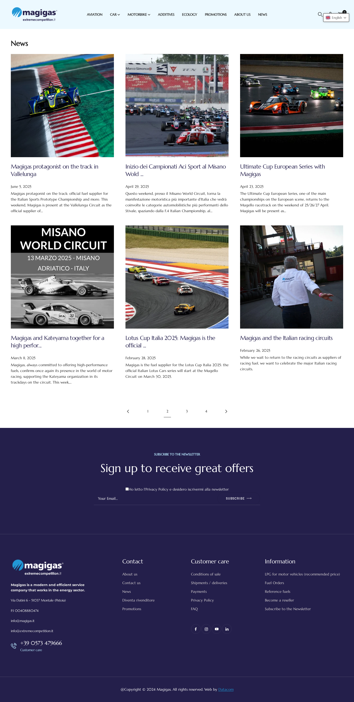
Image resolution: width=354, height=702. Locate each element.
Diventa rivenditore (138, 600)
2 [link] (167, 411)
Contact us (131, 582)
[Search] (320, 14)
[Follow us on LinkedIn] (226, 629)
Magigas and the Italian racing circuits (286, 338)
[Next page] (226, 411)
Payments (199, 591)
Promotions (131, 609)
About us (129, 574)
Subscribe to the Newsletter (288, 609)
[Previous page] (128, 411)
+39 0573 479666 (41, 643)
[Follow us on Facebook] (195, 629)
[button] (336, 18)
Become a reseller (279, 600)
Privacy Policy (156, 489)
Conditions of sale (206, 574)
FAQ (194, 609)
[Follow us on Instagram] (206, 629)
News (126, 591)
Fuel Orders (274, 582)
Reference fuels (277, 591)
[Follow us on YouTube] (216, 629)
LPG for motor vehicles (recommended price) (302, 574)
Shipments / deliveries (209, 582)
